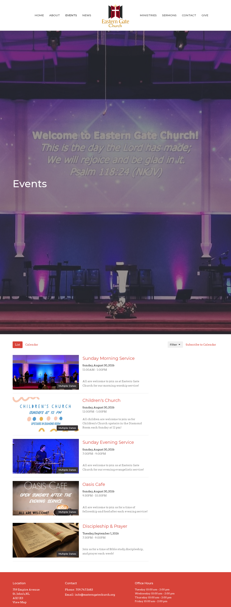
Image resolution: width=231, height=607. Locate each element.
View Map (20, 602)
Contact (189, 15)
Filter (173, 344)
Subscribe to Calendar (201, 344)
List (17, 344)
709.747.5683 (84, 589)
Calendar (31, 344)
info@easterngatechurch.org (95, 594)
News (86, 15)
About (54, 15)
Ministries (148, 15)
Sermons (169, 15)
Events (71, 15)
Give (205, 15)
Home (39, 15)
